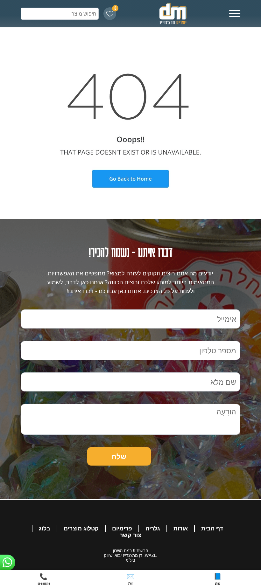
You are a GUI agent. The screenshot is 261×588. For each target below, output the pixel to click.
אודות (180, 528)
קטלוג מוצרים (81, 528)
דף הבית (212, 528)
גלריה (152, 528)
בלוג (44, 528)
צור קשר (130, 535)
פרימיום (122, 528)
